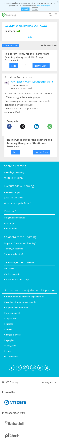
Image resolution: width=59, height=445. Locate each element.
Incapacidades (10, 318)
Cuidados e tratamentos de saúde (20, 302)
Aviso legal (9, 223)
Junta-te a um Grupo (13, 197)
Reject (35, 9)
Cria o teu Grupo (12, 192)
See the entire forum (48, 45)
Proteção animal (12, 313)
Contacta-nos (10, 228)
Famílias (8, 329)
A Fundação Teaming (14, 172)
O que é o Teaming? (13, 177)
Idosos (7, 351)
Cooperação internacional (16, 307)
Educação (8, 324)
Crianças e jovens (12, 334)
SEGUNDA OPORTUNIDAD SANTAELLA (25, 25)
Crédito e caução (12, 274)
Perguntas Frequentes (14, 217)
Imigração (9, 340)
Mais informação (43, 5)
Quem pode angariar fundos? (17, 203)
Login (13, 65)
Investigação (10, 345)
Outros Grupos (11, 356)
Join (29, 36)
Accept (25, 9)
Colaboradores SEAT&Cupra (17, 279)
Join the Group (41, 65)
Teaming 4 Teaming (13, 248)
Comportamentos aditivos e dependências (24, 296)
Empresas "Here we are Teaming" (20, 243)
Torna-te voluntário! (13, 254)
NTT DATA (9, 268)
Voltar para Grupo (10, 45)
